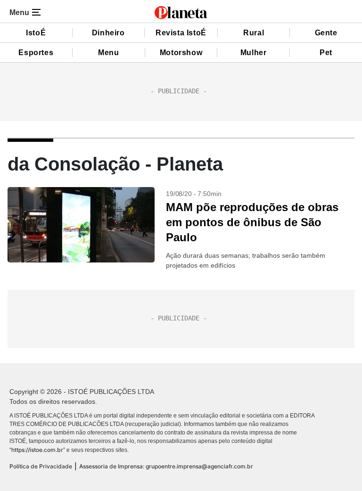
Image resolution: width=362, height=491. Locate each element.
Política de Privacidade (40, 466)
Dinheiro (108, 33)
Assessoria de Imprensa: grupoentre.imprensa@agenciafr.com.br (166, 466)
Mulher (253, 53)
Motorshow (181, 53)
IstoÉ (36, 33)
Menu (108, 53)
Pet (326, 53)
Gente (326, 33)
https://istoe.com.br (37, 449)
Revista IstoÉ (181, 33)
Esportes (35, 53)
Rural (253, 33)
